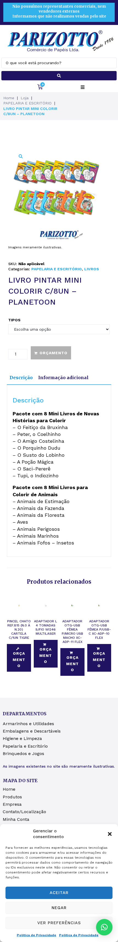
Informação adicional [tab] (63, 377)
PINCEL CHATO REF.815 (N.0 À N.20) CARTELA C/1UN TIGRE (19, 629)
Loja (25, 98)
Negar (59, 907)
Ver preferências (59, 922)
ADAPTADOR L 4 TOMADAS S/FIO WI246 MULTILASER (45, 627)
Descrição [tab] (21, 377)
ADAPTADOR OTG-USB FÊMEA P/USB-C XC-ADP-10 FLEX (99, 629)
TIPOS (14, 320)
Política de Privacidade (36, 935)
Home (8, 98)
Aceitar (59, 892)
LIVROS (91, 269)
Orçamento (54, 353)
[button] (110, 834)
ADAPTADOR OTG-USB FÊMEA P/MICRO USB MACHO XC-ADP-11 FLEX (72, 631)
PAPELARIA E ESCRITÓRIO (27, 103)
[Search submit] (59, 75)
